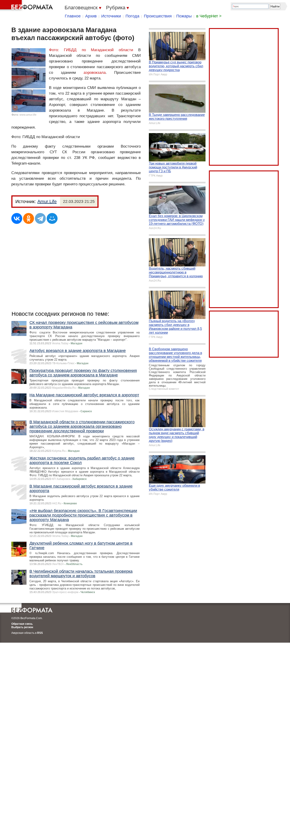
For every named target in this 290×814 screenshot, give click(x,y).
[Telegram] (40, 218)
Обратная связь (22, 623)
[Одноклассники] (28, 218)
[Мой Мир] (52, 218)
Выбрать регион (22, 627)
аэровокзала (95, 72)
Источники (111, 16)
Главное (73, 16)
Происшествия (158, 16)
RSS (40, 632)
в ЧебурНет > (209, 16)
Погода (132, 16)
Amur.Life (47, 201)
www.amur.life (27, 114)
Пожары (184, 16)
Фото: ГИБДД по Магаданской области (93, 50)
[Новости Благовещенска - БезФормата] (27, 5)
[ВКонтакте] (16, 218)
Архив (91, 16)
